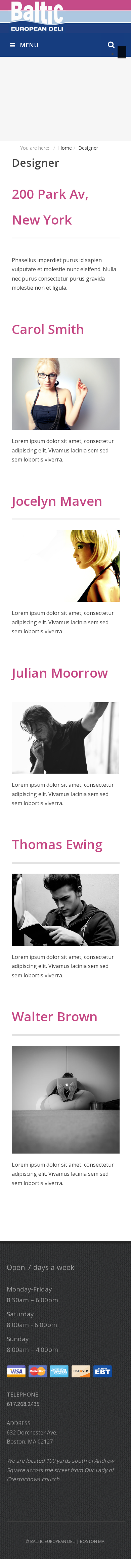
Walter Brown (55, 1016)
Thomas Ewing (57, 844)
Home (65, 148)
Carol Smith (48, 329)
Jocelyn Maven (57, 500)
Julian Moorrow (60, 672)
